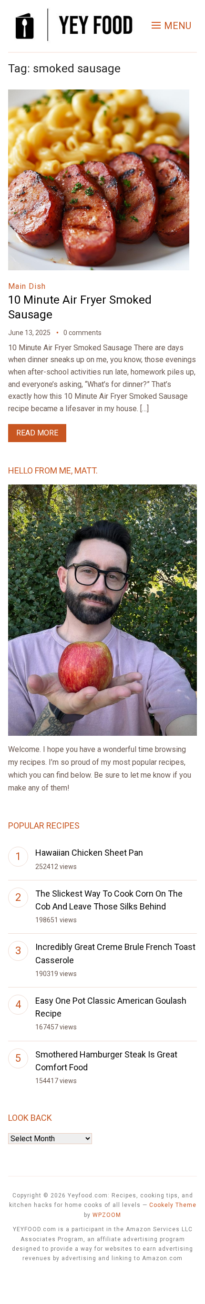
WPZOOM (106, 1215)
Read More (37, 432)
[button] (171, 25)
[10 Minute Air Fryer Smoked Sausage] (98, 95)
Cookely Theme (172, 1205)
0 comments (82, 332)
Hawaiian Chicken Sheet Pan (89, 853)
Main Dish (27, 286)
